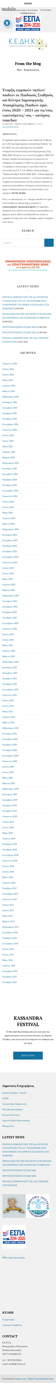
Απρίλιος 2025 (8, 451)
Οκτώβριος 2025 (9, 418)
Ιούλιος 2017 (8, 904)
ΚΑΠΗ (5, 1098)
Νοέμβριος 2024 (9, 479)
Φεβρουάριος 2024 (10, 529)
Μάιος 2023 (7, 578)
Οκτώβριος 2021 (9, 683)
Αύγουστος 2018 (9, 860)
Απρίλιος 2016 (8, 965)
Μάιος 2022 (7, 645)
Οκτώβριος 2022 (9, 617)
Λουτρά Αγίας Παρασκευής (14, 1103)
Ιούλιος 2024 (8, 501)
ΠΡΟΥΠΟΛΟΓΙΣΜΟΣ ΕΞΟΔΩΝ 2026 (19, 332)
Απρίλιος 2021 (8, 716)
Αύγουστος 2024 (9, 496)
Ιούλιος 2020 (8, 766)
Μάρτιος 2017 (8, 921)
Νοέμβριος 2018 (9, 843)
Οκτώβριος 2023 (9, 551)
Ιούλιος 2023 (8, 567)
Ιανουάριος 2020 (9, 794)
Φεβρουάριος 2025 (10, 462)
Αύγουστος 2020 (9, 761)
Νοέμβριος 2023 (9, 545)
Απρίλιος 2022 (8, 650)
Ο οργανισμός (8, 1319)
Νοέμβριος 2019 (9, 805)
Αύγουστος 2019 (9, 816)
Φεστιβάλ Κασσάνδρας (12, 1109)
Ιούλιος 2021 (8, 700)
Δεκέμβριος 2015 (10, 971)
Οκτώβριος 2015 (9, 982)
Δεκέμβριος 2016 (10, 932)
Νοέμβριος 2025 (9, 413)
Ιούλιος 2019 (8, 821)
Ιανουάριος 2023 (9, 601)
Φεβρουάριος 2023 (10, 595)
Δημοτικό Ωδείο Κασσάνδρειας (16, 1120)
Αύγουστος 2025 (9, 429)
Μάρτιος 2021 (8, 722)
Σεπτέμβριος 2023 (10, 556)
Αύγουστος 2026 (9, 363)
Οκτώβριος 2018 (9, 849)
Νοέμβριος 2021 (9, 678)
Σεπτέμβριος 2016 (10, 943)
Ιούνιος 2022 (8, 639)
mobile (3, 3)
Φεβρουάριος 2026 (10, 396)
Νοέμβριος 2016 (9, 937)
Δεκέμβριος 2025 (10, 407)
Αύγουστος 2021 (9, 694)
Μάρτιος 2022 (8, 656)
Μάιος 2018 (7, 877)
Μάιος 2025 (7, 446)
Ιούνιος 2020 (8, 772)
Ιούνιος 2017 (8, 910)
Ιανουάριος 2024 (9, 534)
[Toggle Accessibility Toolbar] (7, 23)
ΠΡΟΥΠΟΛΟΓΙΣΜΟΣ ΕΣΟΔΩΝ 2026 (19, 327)
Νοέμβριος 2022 (9, 612)
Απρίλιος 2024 (8, 518)
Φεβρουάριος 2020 (10, 788)
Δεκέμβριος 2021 (10, 672)
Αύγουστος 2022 (9, 628)
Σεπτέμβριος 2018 (10, 855)
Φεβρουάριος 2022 (10, 661)
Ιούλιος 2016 (8, 948)
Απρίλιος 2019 (8, 838)
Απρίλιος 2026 (8, 385)
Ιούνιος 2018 (8, 871)
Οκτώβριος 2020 (9, 750)
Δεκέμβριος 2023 (10, 540)
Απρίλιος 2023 (8, 584)
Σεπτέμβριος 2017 (10, 893)
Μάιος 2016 (7, 960)
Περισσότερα (28, 1055)
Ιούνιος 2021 (8, 705)
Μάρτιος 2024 (8, 523)
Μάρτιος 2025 (8, 457)
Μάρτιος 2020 (8, 783)
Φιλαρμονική (8, 1125)
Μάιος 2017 (7, 915)
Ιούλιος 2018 (8, 866)
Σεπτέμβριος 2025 (10, 424)
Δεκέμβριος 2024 (10, 473)
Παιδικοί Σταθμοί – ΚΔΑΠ (14, 1092)
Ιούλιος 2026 (8, 368)
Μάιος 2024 (7, 512)
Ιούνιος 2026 (8, 374)
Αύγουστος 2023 (9, 562)
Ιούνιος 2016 (8, 954)
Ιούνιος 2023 (8, 573)
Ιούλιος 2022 (8, 634)
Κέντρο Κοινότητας (11, 1114)
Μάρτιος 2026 (8, 391)
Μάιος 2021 (7, 711)
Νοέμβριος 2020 (9, 744)
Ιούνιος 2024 (8, 507)
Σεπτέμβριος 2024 (10, 490)
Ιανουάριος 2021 (9, 733)
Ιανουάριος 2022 (9, 667)
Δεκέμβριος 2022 (10, 606)
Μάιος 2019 (7, 832)
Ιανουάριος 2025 (9, 468)
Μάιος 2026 (7, 380)
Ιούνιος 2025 (8, 440)
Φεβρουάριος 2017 (10, 926)
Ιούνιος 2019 (8, 827)
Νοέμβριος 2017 (9, 888)
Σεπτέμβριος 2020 (10, 755)
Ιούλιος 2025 (8, 435)
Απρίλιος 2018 (8, 882)
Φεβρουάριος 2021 (10, 727)
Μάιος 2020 (7, 777)
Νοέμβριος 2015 (9, 976)
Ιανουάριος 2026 (9, 402)
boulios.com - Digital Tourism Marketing (33, 1378)
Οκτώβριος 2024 (9, 485)
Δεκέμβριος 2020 (10, 739)
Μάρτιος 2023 (8, 589)
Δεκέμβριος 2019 (10, 799)
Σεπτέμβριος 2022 (10, 623)
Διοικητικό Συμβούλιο (12, 1324)
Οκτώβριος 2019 (9, 810)
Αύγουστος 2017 (9, 899)
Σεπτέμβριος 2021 (10, 689)
